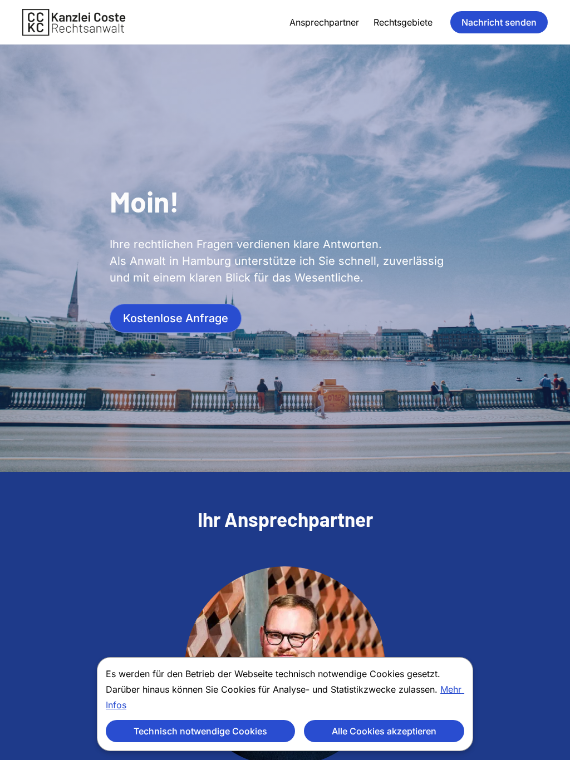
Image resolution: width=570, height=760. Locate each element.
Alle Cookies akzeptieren (384, 731)
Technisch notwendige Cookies (200, 731)
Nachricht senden (499, 22)
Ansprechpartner (324, 22)
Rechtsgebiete (403, 22)
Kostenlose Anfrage (175, 318)
